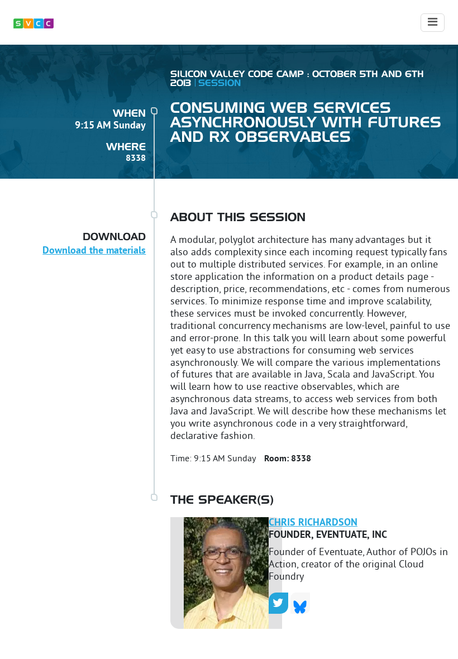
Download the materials (94, 251)
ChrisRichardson (313, 523)
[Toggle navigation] (433, 22)
